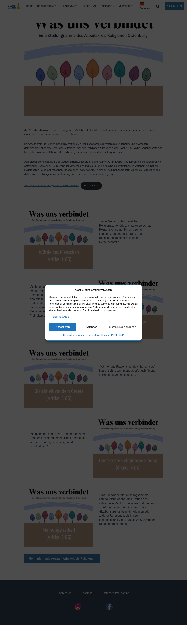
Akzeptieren (63, 326)
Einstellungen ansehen (122, 326)
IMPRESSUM (117, 335)
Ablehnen (91, 326)
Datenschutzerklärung (74, 335)
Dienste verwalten (60, 317)
